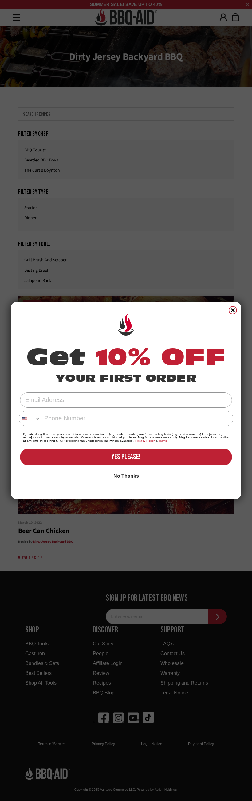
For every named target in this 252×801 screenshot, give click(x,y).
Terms (163, 440)
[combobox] (30, 418)
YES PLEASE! (126, 456)
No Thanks (126, 476)
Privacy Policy (145, 440)
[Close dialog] (233, 310)
